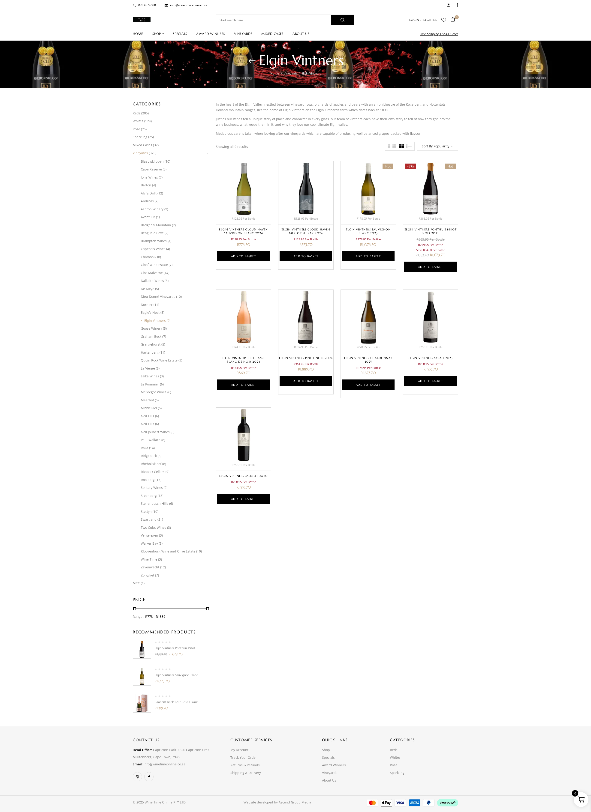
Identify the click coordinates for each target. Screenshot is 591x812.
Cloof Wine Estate (154, 265)
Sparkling (140, 137)
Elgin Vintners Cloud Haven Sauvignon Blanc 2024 (243, 231)
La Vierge (148, 368)
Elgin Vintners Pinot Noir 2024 (306, 358)
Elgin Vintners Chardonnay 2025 (368, 359)
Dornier (147, 304)
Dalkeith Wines (152, 280)
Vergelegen (149, 535)
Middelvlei (149, 408)
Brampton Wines (154, 241)
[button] (454, 20)
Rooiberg (148, 480)
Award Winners (334, 765)
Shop (326, 750)
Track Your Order (243, 757)
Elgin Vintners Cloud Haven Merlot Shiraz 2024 (305, 231)
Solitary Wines (152, 487)
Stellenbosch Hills (154, 503)
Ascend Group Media (295, 802)
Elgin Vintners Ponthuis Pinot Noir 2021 (430, 231)
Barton (146, 185)
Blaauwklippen (152, 161)
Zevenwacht (150, 567)
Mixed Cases (142, 145)
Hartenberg (150, 352)
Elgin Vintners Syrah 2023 (430, 358)
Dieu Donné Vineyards (158, 296)
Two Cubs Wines (153, 527)
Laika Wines (150, 376)
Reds (136, 113)
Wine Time (149, 559)
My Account (239, 750)
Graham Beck (151, 336)
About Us (329, 780)
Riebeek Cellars (153, 471)
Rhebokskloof (151, 464)
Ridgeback (149, 456)
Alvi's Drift (149, 193)
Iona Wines (149, 177)
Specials (328, 757)
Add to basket (243, 256)
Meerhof (147, 400)
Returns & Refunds (245, 765)
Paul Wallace (150, 440)
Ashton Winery (152, 209)
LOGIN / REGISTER (423, 19)
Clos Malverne (152, 273)
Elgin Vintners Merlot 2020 (243, 476)
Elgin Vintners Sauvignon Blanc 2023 (368, 231)
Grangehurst (150, 344)
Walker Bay (149, 543)
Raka (144, 448)
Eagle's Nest (150, 312)
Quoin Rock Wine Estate (159, 360)
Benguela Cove (152, 233)
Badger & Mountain (156, 225)
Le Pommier (150, 384)
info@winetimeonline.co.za (188, 5)
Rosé (136, 129)
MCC (136, 583)
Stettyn (146, 511)
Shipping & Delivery (245, 772)
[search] (342, 20)
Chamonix (148, 257)
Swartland (149, 519)
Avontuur (148, 217)
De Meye (147, 289)
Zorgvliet (147, 575)
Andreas (147, 201)
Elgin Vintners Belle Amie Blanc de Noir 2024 (243, 359)
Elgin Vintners (155, 320)
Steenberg (149, 495)
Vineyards (290, 73)
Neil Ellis (147, 416)
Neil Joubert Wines (155, 432)
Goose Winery (151, 328)
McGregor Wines (153, 392)
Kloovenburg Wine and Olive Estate (168, 551)
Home (274, 73)
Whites (138, 121)
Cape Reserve (151, 169)
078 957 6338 (147, 5)
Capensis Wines (153, 249)
